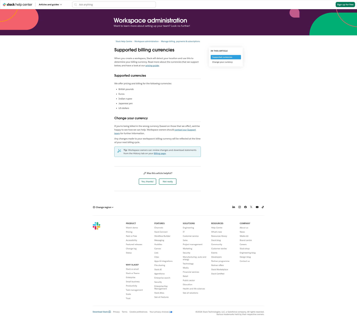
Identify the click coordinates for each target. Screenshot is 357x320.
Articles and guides (49, 4)
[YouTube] (257, 207)
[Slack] (96, 261)
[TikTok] (263, 207)
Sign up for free (345, 4)
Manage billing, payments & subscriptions (180, 41)
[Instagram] (239, 207)
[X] (251, 207)
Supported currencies (222, 57)
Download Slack (100, 312)
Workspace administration (146, 41)
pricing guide (152, 65)
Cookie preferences (138, 312)
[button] (147, 182)
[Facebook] (245, 207)
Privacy (116, 312)
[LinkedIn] (233, 207)
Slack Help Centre (124, 41)
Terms (124, 312)
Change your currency (222, 62)
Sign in (328, 4)
